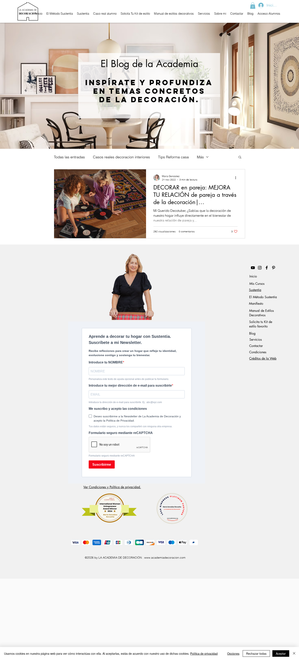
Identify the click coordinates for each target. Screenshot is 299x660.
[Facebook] (266, 267)
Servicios (255, 339)
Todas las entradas (69, 157)
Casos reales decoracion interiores (121, 157)
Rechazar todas (256, 653)
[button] (252, 5)
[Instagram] (259, 267)
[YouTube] (252, 267)
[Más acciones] (237, 177)
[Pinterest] (273, 267)
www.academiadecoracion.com (165, 557)
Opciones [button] (233, 653)
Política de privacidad (204, 653)
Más (200, 157)
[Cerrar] (294, 653)
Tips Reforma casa (173, 157)
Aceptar (281, 653)
